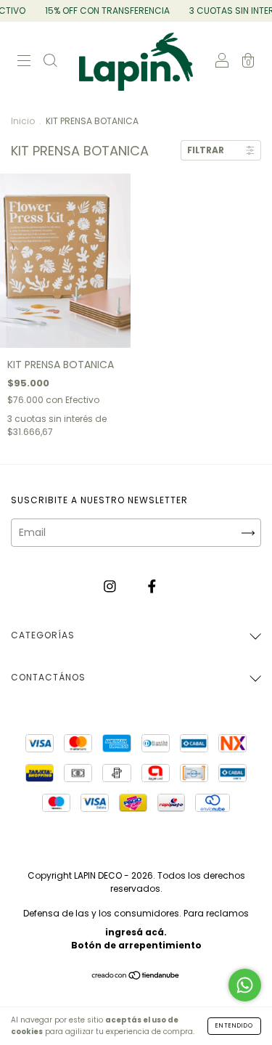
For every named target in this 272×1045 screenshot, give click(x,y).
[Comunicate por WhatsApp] (244, 985)
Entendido (234, 1026)
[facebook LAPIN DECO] (152, 586)
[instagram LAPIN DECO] (111, 586)
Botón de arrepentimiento (136, 945)
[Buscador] (50, 62)
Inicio (23, 121)
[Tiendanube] (136, 976)
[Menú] (24, 62)
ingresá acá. (136, 932)
